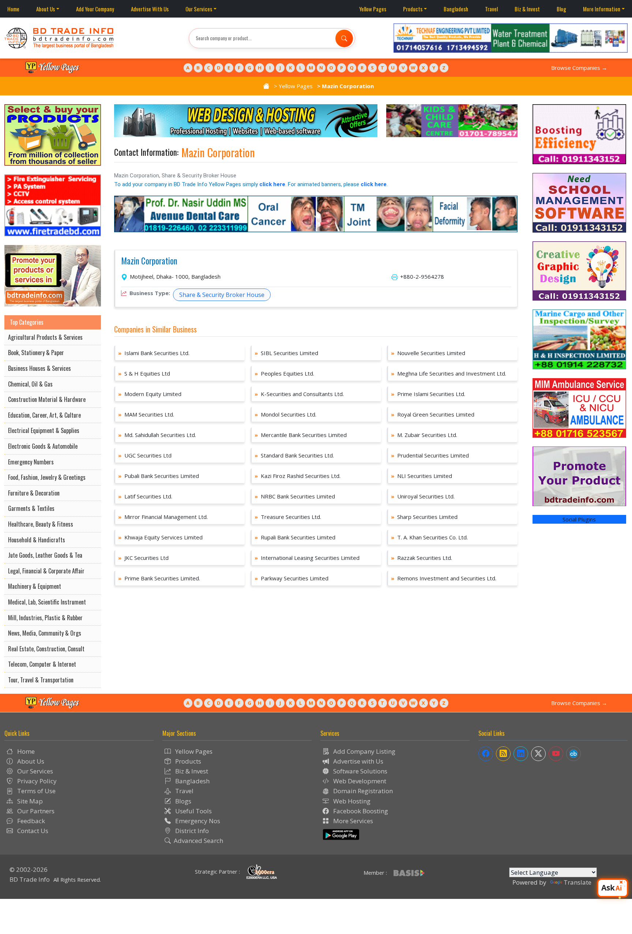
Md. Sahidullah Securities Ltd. (157, 434)
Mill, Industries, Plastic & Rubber (45, 617)
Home (13, 9)
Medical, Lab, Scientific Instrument (47, 602)
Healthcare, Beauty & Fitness (40, 524)
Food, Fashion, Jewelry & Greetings (47, 477)
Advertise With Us (150, 9)
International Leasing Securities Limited (307, 557)
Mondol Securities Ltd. (285, 414)
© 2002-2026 (29, 869)
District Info (191, 830)
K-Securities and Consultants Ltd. (299, 394)
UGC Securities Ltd (145, 455)
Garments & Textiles (31, 508)
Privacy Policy (36, 781)
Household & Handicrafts (36, 539)
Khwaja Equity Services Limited (160, 537)
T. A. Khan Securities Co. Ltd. (429, 537)
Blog (561, 9)
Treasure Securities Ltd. (288, 516)
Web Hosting (351, 801)
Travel (491, 9)
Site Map (29, 801)
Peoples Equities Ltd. (284, 373)
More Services (352, 821)
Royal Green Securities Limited (432, 414)
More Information (601, 9)
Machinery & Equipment (34, 586)
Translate (577, 882)
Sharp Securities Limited (424, 516)
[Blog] (503, 753)
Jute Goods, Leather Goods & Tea (45, 555)
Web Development (359, 781)
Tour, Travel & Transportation (41, 679)
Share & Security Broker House (221, 295)
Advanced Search (198, 840)
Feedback (30, 821)
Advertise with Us (357, 761)
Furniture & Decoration (34, 493)
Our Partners (35, 811)
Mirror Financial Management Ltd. (163, 516)
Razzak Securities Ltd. (421, 557)
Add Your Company (95, 9)
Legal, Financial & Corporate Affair (46, 570)
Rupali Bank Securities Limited (295, 537)
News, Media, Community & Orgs (44, 633)
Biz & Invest (527, 9)
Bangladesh (456, 9)
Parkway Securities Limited (291, 578)
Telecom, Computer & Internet (42, 664)
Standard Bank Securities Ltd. (294, 455)
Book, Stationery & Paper (36, 352)
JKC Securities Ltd (143, 557)
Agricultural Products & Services (45, 337)
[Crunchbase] (573, 753)
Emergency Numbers (31, 461)
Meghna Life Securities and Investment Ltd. (448, 373)
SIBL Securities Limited (286, 353)
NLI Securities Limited (421, 475)
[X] (538, 753)
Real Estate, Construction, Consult (46, 648)
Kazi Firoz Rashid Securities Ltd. (298, 475)
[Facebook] (485, 753)
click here (272, 184)
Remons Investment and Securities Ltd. (443, 578)
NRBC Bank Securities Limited (295, 496)
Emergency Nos (197, 821)
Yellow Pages (372, 9)
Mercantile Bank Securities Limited (301, 434)
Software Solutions (359, 771)
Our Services (198, 9)
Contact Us (32, 830)
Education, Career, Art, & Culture (44, 415)
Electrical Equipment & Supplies (43, 430)
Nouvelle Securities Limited (428, 353)
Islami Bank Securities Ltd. (153, 353)
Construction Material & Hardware (47, 399)
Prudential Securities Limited (430, 455)
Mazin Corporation (149, 261)
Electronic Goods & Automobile (43, 446)
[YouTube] (556, 753)
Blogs (182, 801)
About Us (45, 9)
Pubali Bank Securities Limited (158, 475)
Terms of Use (36, 791)
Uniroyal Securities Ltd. (423, 496)
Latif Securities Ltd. (145, 496)
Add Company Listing (363, 751)
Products (412, 9)
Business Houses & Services (39, 368)
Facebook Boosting (360, 811)
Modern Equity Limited (149, 394)
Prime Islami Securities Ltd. (428, 394)
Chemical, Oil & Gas (30, 384)
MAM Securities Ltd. (146, 414)
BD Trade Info (30, 879)
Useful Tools (193, 811)
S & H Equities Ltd (144, 373)
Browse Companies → (579, 67)
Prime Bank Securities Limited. (159, 578)
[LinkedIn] (521, 753)
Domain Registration (362, 791)
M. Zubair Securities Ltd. (424, 434)
